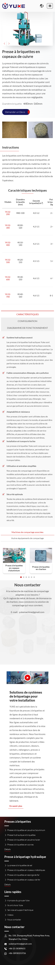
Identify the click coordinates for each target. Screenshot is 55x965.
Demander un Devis (15, 112)
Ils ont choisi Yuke (15, 905)
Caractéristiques (27, 314)
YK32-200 (8, 213)
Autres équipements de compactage (27, 538)
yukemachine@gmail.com (31, 612)
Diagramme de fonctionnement (27, 327)
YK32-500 (8, 260)
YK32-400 (8, 243)
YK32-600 (8, 278)
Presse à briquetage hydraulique (25, 856)
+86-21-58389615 (17, 948)
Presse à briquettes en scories (20, 844)
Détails (7, 849)
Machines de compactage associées (27, 532)
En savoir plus (16, 806)
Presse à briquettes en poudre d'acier (23, 839)
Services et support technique (20, 910)
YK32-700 (8, 295)
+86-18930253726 (17, 953)
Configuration (27, 321)
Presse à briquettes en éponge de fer (23, 875)
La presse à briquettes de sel (19, 865)
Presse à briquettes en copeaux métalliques (26, 870)
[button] (4, 43)
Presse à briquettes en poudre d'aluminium (26, 830)
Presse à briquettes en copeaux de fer (23, 879)
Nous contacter (14, 919)
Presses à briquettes (17, 821)
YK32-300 (8, 226)
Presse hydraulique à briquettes (21, 835)
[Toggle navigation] (50, 6)
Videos (10, 915)
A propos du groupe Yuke (18, 900)
